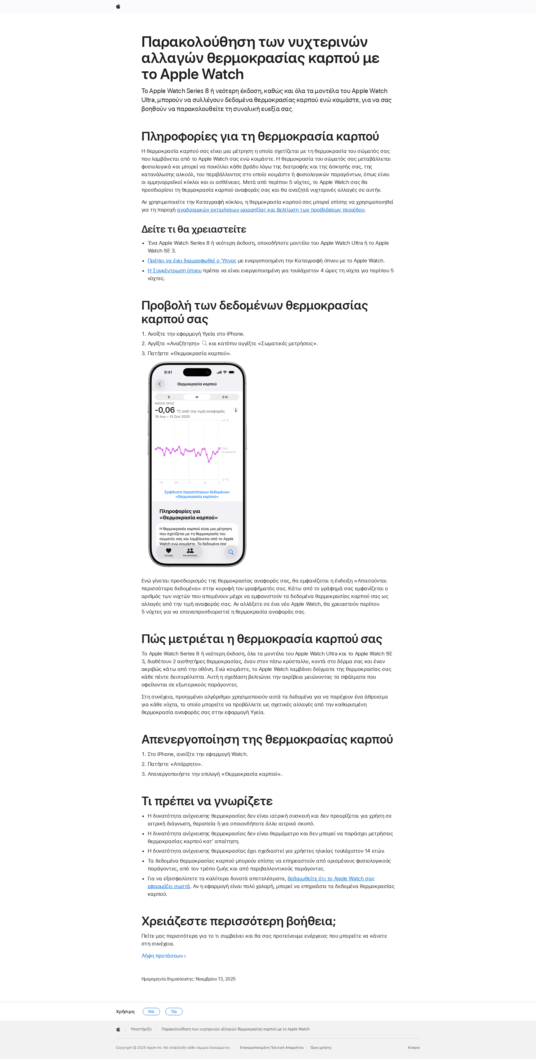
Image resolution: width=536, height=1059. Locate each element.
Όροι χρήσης (321, 1048)
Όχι (174, 1011)
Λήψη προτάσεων (162, 956)
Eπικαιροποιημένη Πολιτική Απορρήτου (272, 1048)
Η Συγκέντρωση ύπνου (175, 270)
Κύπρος (414, 1048)
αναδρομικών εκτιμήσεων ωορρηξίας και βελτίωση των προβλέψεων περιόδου (270, 210)
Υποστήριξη (141, 1029)
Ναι (151, 1011)
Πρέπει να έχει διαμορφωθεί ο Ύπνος (192, 260)
